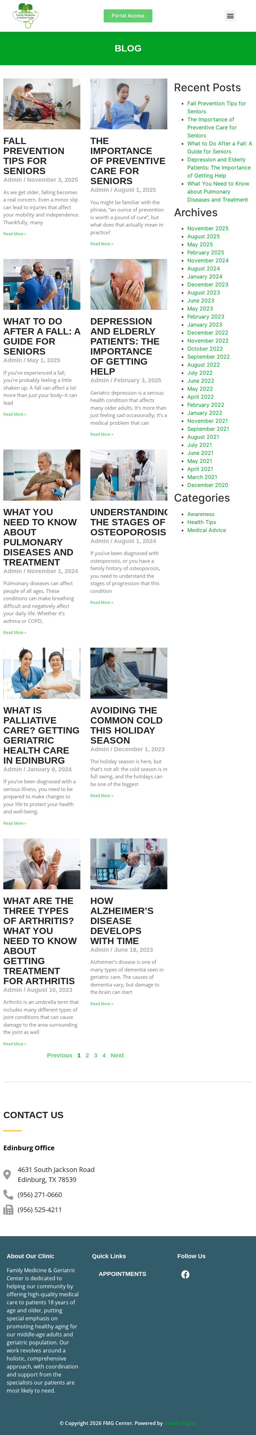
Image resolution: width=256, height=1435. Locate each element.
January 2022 (204, 412)
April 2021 (200, 469)
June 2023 (200, 300)
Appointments (122, 1274)
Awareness (200, 514)
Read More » (14, 234)
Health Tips (201, 522)
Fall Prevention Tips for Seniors (33, 156)
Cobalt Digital (180, 1423)
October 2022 (205, 348)
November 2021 (207, 420)
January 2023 (204, 324)
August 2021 (203, 436)
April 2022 (200, 396)
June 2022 (200, 380)
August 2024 (203, 268)
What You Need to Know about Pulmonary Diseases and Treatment (40, 537)
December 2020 (207, 485)
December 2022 (207, 332)
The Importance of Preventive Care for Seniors (128, 161)
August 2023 (203, 292)
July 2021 (199, 444)
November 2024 (208, 260)
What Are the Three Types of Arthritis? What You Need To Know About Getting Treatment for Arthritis (40, 941)
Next (117, 1055)
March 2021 (202, 477)
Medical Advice (206, 530)
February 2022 (205, 404)
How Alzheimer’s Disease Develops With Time (122, 921)
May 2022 (200, 388)
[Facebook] (185, 1274)
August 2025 (203, 236)
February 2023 (205, 316)
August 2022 (203, 364)
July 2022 (200, 372)
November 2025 (208, 228)
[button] (230, 15)
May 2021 (199, 461)
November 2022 (208, 340)
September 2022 (208, 356)
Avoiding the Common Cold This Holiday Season (126, 725)
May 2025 (200, 244)
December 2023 (207, 284)
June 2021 (200, 452)
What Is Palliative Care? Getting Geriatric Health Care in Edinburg (41, 735)
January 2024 (204, 276)
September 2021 (208, 428)
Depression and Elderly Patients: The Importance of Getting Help (125, 346)
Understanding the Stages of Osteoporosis (130, 522)
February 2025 (205, 252)
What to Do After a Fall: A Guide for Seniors (41, 336)
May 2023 (200, 308)
